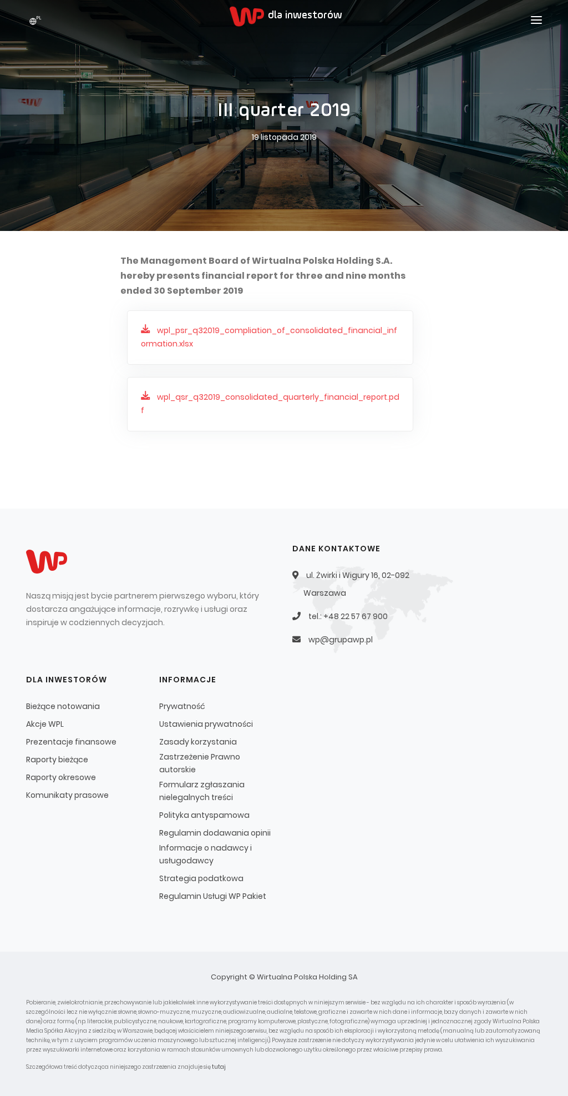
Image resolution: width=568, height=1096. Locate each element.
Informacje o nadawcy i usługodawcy (205, 854)
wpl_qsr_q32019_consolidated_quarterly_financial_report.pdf (270, 403)
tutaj (219, 1067)
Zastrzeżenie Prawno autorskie (199, 763)
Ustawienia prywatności (206, 724)
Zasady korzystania (198, 741)
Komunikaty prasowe (67, 795)
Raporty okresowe (61, 777)
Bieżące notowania (63, 706)
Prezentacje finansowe (71, 741)
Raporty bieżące (57, 759)
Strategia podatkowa (201, 878)
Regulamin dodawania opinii (215, 832)
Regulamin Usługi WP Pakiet (212, 896)
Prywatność (182, 706)
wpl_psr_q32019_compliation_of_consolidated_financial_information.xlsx (269, 337)
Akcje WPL (45, 724)
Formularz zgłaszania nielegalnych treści (202, 791)
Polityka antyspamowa (204, 815)
